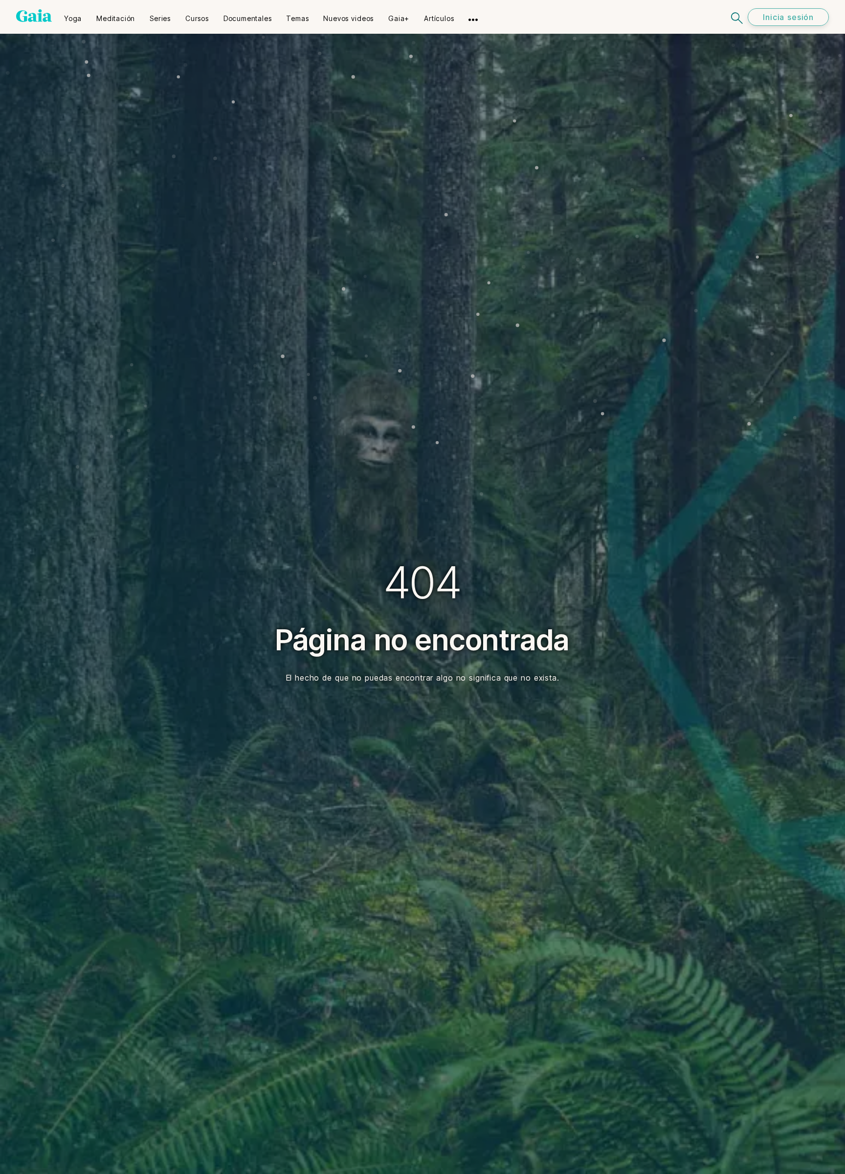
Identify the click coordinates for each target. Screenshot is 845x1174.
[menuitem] (73, 15)
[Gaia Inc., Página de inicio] (34, 15)
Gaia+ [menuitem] (398, 18)
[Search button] (737, 16)
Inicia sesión (788, 17)
